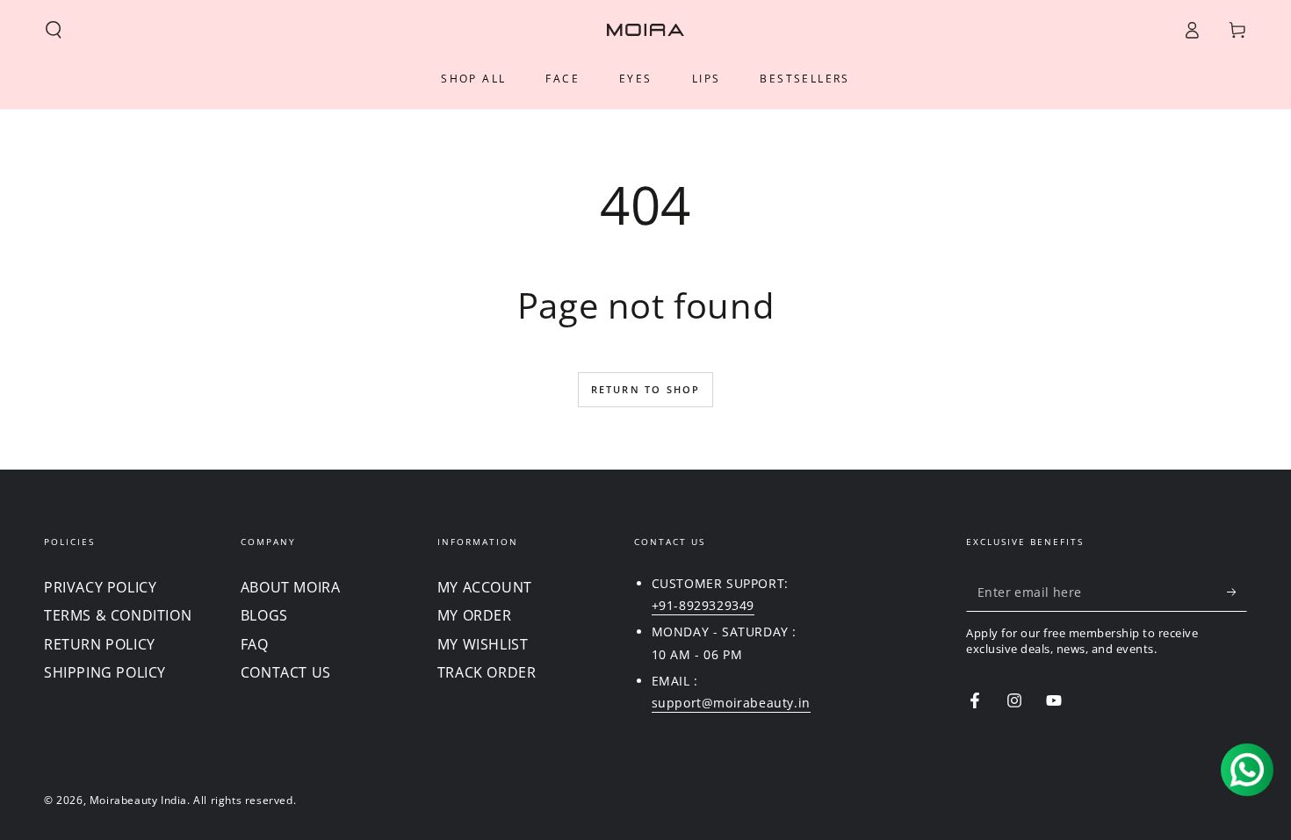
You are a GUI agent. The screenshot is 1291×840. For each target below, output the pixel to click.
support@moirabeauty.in (731, 702)
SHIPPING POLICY (105, 672)
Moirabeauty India (138, 800)
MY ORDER (474, 615)
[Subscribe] (1237, 591)
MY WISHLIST (483, 644)
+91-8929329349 (703, 605)
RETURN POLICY (99, 644)
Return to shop (646, 389)
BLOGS (264, 615)
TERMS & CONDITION (117, 615)
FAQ (255, 644)
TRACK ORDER (487, 672)
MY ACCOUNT (484, 587)
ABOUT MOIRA (291, 587)
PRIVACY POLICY (100, 587)
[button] (53, 30)
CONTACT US (286, 672)
